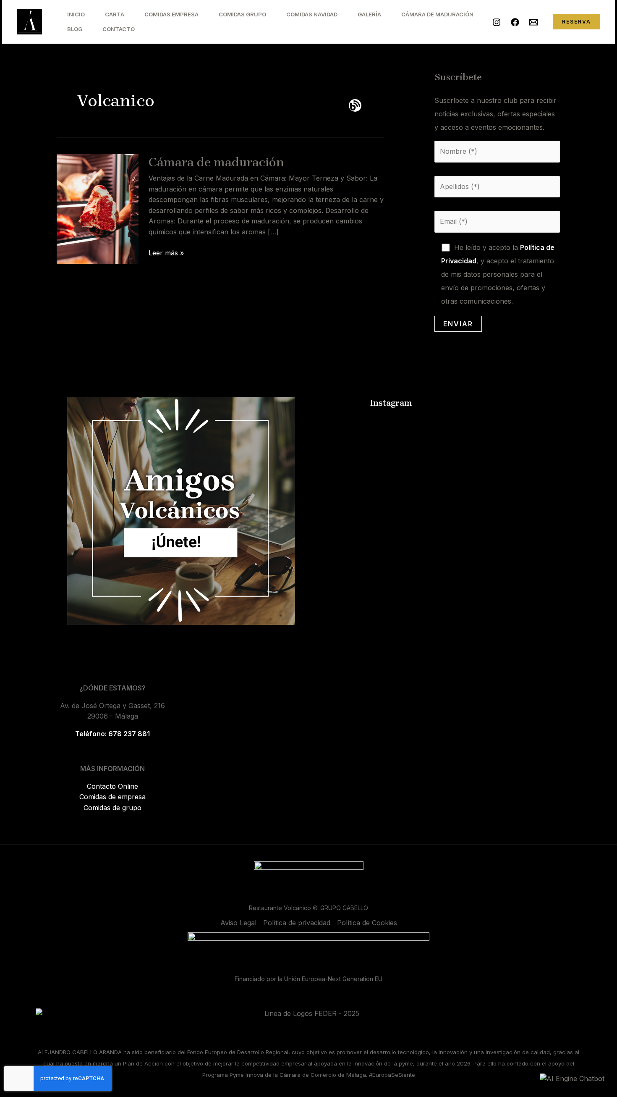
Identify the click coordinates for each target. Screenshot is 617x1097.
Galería (369, 14)
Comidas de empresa (112, 797)
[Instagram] (496, 22)
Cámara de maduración (216, 162)
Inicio (76, 14)
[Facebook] (515, 22)
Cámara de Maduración (437, 14)
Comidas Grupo (242, 14)
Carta (114, 14)
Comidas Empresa (171, 14)
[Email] (533, 22)
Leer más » (166, 252)
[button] (576, 21)
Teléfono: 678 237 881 (112, 734)
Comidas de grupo (112, 807)
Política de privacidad (296, 923)
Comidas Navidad (311, 14)
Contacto (118, 29)
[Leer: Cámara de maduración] (98, 208)
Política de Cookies (367, 923)
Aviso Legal (238, 923)
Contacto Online (112, 786)
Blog (74, 29)
